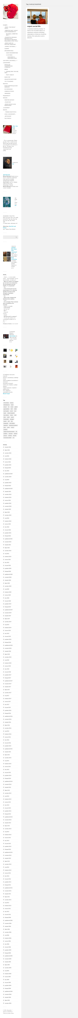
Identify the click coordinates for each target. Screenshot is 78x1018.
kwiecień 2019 (8, 627)
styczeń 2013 (8, 843)
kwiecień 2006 (8, 938)
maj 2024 (7, 479)
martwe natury (9, 100)
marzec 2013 (8, 837)
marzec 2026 (8, 462)
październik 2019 (8, 609)
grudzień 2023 (8, 482)
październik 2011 (8, 887)
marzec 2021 (8, 559)
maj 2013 (7, 831)
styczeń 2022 (8, 530)
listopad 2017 (8, 677)
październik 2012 (8, 852)
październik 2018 (8, 645)
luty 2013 (7, 840)
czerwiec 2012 (8, 864)
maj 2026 (7, 456)
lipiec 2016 (7, 725)
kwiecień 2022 (8, 521)
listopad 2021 (8, 535)
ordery (8, 417)
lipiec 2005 (7, 964)
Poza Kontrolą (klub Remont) (11, 86)
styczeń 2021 (8, 565)
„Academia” (6, 107)
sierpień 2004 (8, 997)
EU (8, 406)
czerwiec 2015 (8, 757)
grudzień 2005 (8, 950)
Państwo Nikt (6, 419)
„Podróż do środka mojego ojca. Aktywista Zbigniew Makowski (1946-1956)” (11, 39)
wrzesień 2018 (8, 648)
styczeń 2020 (8, 601)
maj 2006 (7, 935)
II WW (15, 408)
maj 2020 (7, 589)
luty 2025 (7, 470)
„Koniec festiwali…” (11, 46)
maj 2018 (7, 660)
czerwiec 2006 (8, 932)
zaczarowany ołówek (7, 437)
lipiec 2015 (7, 754)
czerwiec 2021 (8, 550)
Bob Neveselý (6, 174)
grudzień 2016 (8, 710)
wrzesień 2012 (8, 855)
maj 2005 (7, 970)
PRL (12, 421)
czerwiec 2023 (8, 494)
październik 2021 (8, 538)
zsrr (13, 437)
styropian (5, 429)
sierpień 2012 (8, 858)
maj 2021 (7, 553)
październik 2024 (8, 473)
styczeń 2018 (8, 672)
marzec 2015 (8, 766)
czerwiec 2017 (8, 692)
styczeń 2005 (8, 982)
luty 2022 (7, 527)
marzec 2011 (8, 908)
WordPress (10, 1011)
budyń (12, 404)
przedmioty (6, 95)
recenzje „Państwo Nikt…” (12, 34)
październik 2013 (8, 817)
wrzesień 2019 (8, 612)
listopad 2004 (8, 988)
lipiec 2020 (7, 583)
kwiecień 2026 (8, 459)
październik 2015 (8, 748)
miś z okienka (6, 415)
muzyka (5, 83)
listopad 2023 (8, 485)
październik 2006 (8, 920)
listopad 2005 (8, 953)
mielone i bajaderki (10, 413)
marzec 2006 (8, 941)
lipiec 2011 (7, 896)
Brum (6, 69)
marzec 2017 (8, 701)
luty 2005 (7, 979)
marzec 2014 (8, 802)
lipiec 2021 (7, 547)
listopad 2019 (8, 606)
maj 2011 (7, 902)
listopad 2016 (8, 713)
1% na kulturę (6, 402)
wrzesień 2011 (8, 890)
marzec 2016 (8, 737)
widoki (5, 97)
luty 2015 (7, 769)
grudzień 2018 (8, 639)
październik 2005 (8, 955)
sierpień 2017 (8, 686)
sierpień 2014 (8, 787)
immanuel (8, 93)
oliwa (5, 417)
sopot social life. (34, 26)
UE (16, 431)
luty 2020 (7, 598)
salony (8, 427)
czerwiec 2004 (8, 1003)
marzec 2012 (8, 873)
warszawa (10, 433)
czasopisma (6, 62)
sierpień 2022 (8, 509)
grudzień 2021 (8, 532)
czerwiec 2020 (8, 586)
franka (12, 406)
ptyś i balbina (12, 423)
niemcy (11, 415)
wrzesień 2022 (8, 506)
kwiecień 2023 (8, 497)
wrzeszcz (5, 435)
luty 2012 (7, 876)
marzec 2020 (8, 595)
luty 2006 (7, 944)
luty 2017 (7, 704)
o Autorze (9, 55)
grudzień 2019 (8, 603)
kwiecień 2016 (8, 734)
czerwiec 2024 (8, 476)
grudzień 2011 (8, 882)
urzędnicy (5, 433)
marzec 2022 (8, 524)
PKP (9, 421)
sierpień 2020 (8, 580)
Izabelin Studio (9, 91)
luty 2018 (7, 669)
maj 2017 (7, 695)
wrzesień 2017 (8, 683)
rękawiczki (6, 425)
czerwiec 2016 (8, 728)
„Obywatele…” (10, 1010)
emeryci (5, 406)
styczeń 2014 (8, 808)
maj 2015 (7, 760)
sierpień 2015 (8, 751)
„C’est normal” (10, 323)
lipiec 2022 (7, 512)
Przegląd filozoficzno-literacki (9, 66)
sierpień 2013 (8, 822)
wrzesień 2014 (8, 784)
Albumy (7, 48)
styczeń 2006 (8, 947)
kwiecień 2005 (8, 973)
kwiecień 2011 (8, 905)
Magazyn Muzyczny (11, 79)
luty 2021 (7, 562)
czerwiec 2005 (8, 967)
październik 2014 (8, 781)
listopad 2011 (8, 885)
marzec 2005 (8, 976)
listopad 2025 (8, 467)
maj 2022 (7, 518)
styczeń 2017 (8, 707)
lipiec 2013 (7, 825)
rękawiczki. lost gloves (13, 425)
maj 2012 (7, 867)
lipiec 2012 (7, 861)
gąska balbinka (6, 408)
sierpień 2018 (8, 651)
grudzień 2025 (8, 464)
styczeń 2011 (8, 914)
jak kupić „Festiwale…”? (10, 60)
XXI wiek (10, 435)
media (5, 413)
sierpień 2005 (8, 961)
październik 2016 (8, 716)
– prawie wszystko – (11, 112)
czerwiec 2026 (8, 453)
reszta (5, 109)
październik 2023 (8, 488)
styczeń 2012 (8, 879)
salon (5, 427)
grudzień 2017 (8, 674)
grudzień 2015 (8, 745)
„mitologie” (8, 116)
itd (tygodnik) (9, 81)
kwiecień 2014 (8, 799)
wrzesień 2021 (8, 541)
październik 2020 (8, 574)
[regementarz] (9, 50)
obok (15, 415)
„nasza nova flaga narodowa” (10, 105)
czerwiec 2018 (8, 657)
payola (12, 417)
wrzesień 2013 (8, 819)
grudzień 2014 (8, 775)
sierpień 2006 (8, 926)
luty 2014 (7, 805)
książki (5, 25)
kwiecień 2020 (8, 592)
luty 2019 (7, 633)
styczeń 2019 (8, 636)
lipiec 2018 (7, 654)
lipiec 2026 (7, 450)
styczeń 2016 (8, 742)
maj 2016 (7, 731)
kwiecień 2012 (8, 870)
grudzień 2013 (8, 811)
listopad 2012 (8, 849)
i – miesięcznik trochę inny (11, 72)
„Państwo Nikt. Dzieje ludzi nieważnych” (11, 31)
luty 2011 (7, 911)
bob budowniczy (7, 404)
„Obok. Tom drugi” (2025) (10, 28)
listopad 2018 (8, 642)
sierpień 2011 (8, 893)
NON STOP (7, 77)
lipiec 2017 (7, 689)
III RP (12, 408)
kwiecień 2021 (8, 556)
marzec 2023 (8, 500)
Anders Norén (11, 1013)
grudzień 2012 (8, 846)
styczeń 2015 (8, 772)
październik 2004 (8, 991)
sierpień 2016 (8, 722)
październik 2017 (8, 680)
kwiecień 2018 (8, 663)
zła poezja (8, 118)
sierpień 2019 (8, 615)
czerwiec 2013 (8, 828)
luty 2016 (7, 740)
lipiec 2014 (7, 790)
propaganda (6, 423)
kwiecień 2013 (8, 834)
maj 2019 (7, 624)
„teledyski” (8, 102)
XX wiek (14, 435)
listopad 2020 (8, 571)
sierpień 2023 (8, 491)
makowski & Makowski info (12, 57)
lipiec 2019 (7, 618)
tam (15, 205)
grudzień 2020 (8, 568)
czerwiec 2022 (8, 515)
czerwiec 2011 (8, 899)
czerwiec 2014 (8, 793)
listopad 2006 (8, 917)
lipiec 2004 (7, 1000)
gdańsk (16, 406)
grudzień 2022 (8, 503)
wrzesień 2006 (8, 923)
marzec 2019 (8, 630)
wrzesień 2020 (8, 577)
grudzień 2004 (8, 985)
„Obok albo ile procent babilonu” (10, 44)
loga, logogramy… (10, 114)
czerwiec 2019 (8, 621)
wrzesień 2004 (8, 994)
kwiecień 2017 (8, 698)
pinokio (5, 421)
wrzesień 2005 (8, 958)
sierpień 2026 (8, 447)
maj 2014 (7, 796)
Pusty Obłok (10, 74)
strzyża (12, 427)
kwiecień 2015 (8, 763)
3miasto (11, 402)
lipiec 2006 (7, 929)
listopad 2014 (8, 778)
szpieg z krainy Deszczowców (9, 431)
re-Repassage (8, 89)
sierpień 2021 (8, 544)
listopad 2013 (8, 814)
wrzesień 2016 (8, 719)
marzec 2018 (8, 666)
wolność (15, 433)
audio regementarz (12, 52)
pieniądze (12, 419)
